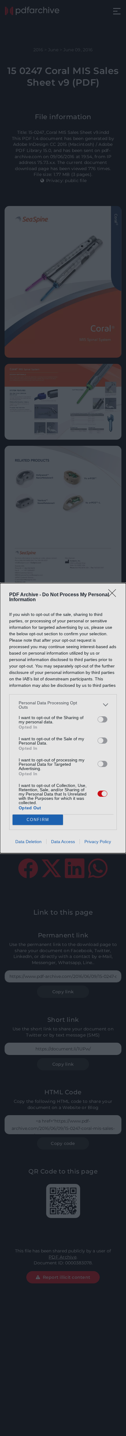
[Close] (114, 595)
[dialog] (63, 718)
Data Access (63, 841)
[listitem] (63, 705)
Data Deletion (28, 841)
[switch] (102, 719)
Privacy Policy (97, 841)
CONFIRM (38, 819)
